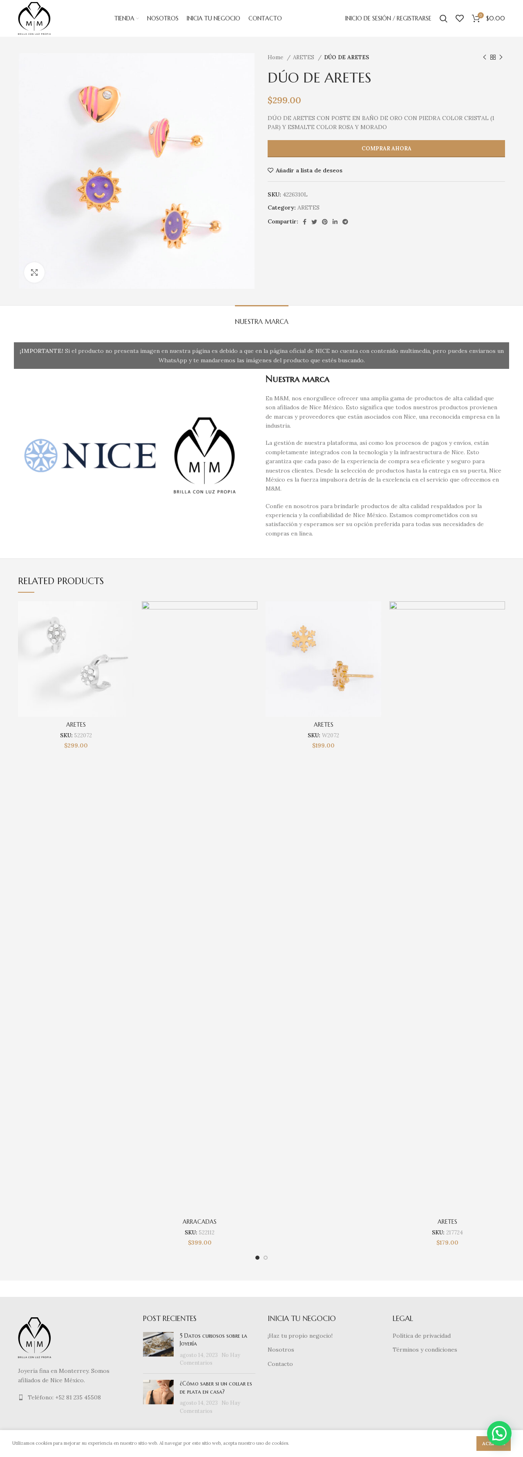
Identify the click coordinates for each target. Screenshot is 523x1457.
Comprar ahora (386, 148)
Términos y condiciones (425, 1349)
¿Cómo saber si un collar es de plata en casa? (216, 1387)
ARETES (304, 57)
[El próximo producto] (501, 58)
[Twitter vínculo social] (314, 221)
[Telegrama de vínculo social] (345, 221)
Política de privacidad (422, 1335)
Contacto (280, 1364)
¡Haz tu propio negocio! (300, 1335)
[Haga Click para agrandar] (34, 272)
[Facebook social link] (304, 221)
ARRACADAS (200, 1221)
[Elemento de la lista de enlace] (74, 1397)
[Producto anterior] (485, 58)
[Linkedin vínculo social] (335, 221)
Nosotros (281, 1349)
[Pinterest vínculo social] (325, 221)
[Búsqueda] (443, 18)
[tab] (261, 317)
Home (276, 57)
